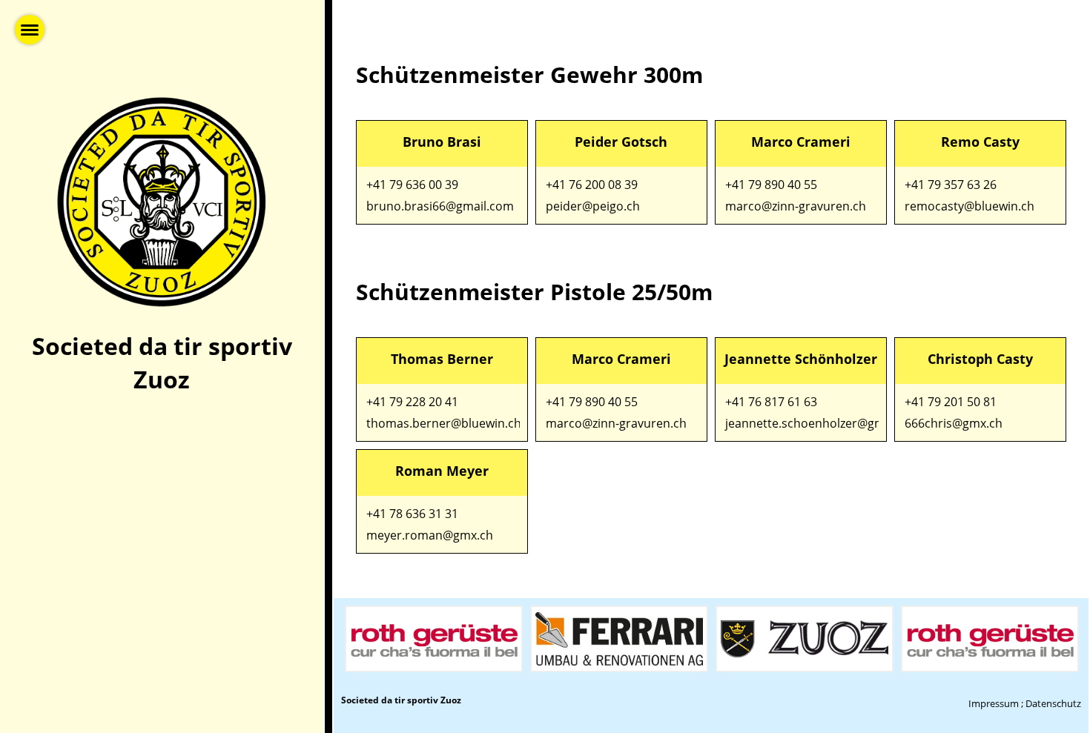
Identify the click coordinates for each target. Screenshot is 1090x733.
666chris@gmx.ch (954, 423)
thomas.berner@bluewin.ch (443, 423)
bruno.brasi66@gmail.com (440, 206)
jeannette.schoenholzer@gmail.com (825, 423)
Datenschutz (1053, 703)
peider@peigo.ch (593, 206)
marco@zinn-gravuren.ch (795, 206)
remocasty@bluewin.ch (969, 206)
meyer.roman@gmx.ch (429, 535)
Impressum (993, 703)
